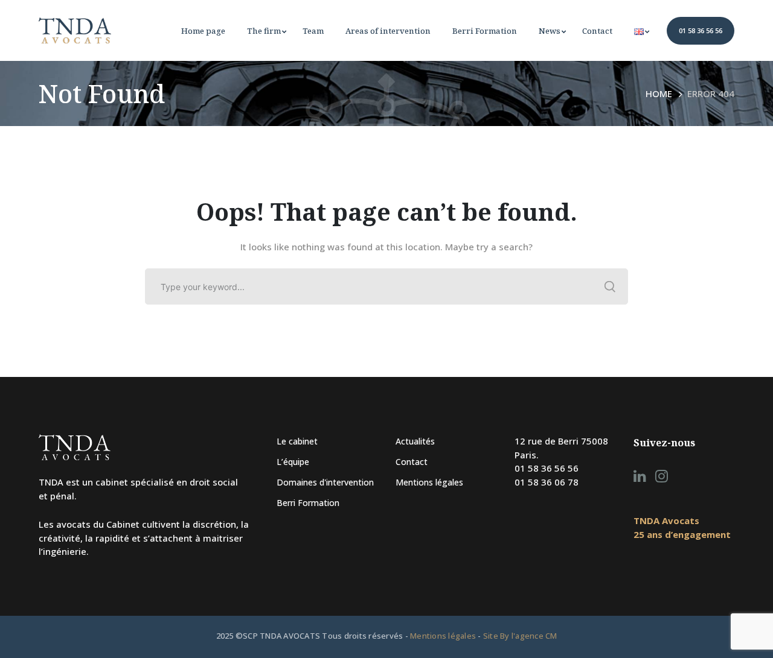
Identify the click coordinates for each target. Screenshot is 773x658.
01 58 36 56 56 (700, 30)
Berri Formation (308, 502)
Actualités (415, 441)
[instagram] (661, 476)
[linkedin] (639, 476)
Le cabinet (297, 441)
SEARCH (610, 286)
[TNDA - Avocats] (75, 30)
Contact (412, 461)
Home (659, 93)
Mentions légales (429, 482)
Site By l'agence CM (520, 635)
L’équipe (293, 461)
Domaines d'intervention (325, 482)
